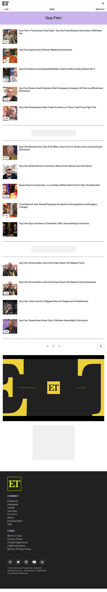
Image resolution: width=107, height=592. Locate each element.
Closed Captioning (17, 542)
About (10, 517)
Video (52, 9)
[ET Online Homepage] (6, 3)
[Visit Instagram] (26, 562)
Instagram (12, 504)
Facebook (12, 501)
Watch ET (100, 9)
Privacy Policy (15, 539)
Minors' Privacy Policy (19, 549)
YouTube (12, 511)
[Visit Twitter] (18, 562)
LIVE (6, 9)
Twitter (11, 507)
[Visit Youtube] (34, 562)
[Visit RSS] (42, 562)
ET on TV (12, 514)
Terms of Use (14, 536)
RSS (9, 524)
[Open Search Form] (103, 3)
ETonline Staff (14, 521)
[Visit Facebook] (10, 562)
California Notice (16, 546)
